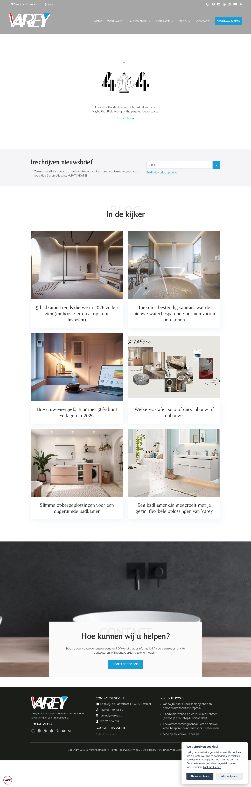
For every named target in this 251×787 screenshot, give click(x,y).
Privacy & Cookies (142, 750)
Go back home (125, 118)
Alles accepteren (200, 776)
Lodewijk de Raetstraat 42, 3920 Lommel (125, 704)
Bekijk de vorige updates (162, 172)
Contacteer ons (126, 664)
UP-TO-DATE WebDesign (169, 750)
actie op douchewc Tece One (181, 734)
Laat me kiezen (212, 767)
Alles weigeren (229, 776)
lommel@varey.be (111, 715)
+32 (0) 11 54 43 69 (111, 710)
